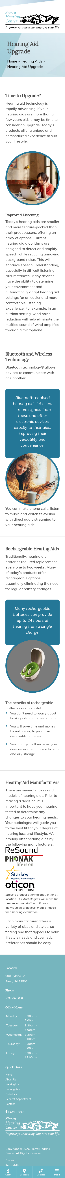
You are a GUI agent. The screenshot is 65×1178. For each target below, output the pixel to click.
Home (12, 61)
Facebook (16, 1112)
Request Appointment (18, 1099)
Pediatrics (11, 1094)
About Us (10, 1079)
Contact (10, 1104)
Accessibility (12, 1165)
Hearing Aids (31, 61)
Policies (9, 1160)
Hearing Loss (13, 1084)
